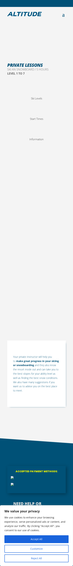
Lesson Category (16, 237)
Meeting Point (14, 290)
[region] (36, 535)
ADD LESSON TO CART (33, 325)
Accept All (36, 539)
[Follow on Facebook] (31, 3)
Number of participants (25, 255)
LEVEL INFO (59, 256)
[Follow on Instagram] (36, 3)
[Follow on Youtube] (42, 3)
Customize (36, 548)
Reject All (36, 558)
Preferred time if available (21, 271)
